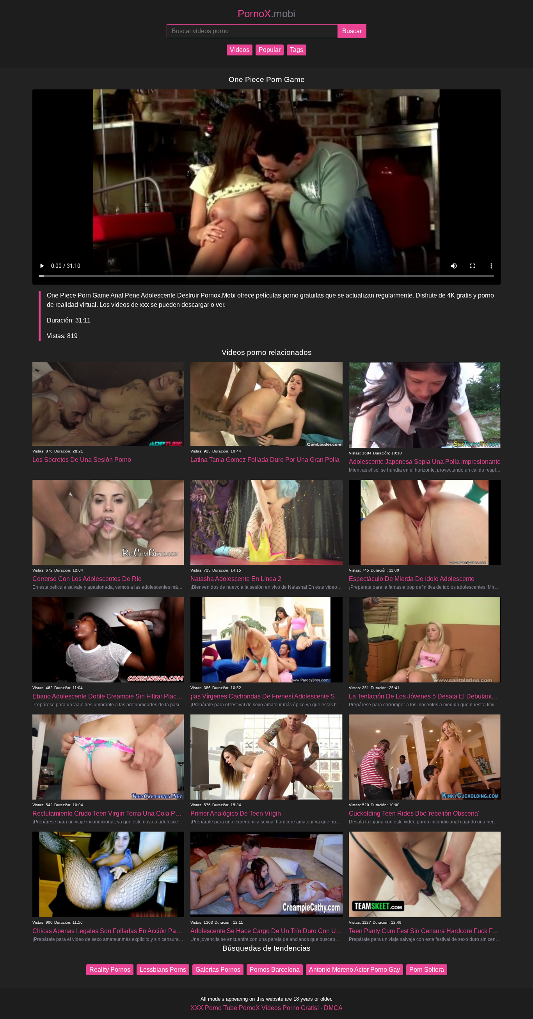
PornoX (266, 13)
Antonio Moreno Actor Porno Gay (354, 969)
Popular (270, 49)
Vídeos (239, 49)
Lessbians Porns (163, 969)
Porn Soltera (426, 969)
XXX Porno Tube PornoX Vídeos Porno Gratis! (254, 1008)
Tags (296, 49)
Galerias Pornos (217, 969)
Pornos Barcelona (275, 969)
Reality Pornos (109, 969)
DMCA (333, 1008)
